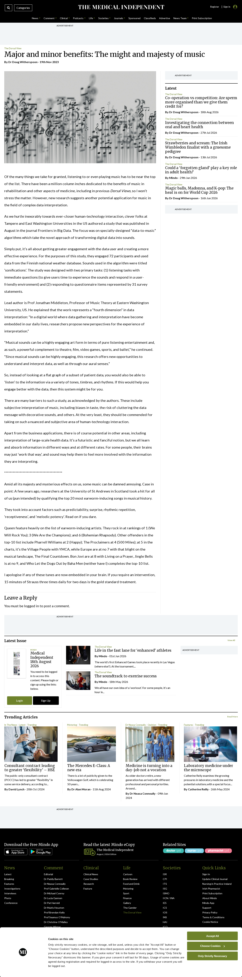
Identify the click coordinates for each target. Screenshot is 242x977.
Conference (11, 902)
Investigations (12, 888)
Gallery (127, 902)
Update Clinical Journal (214, 878)
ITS (165, 883)
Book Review (130, 878)
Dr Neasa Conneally (135, 724)
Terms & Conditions (213, 917)
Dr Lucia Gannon (53, 898)
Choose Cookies (210, 945)
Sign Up (45, 700)
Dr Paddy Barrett (53, 878)
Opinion (152, 724)
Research (88, 883)
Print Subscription (212, 893)
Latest (22, 724)
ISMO (166, 893)
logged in (31, 606)
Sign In (206, 874)
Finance (127, 898)
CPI (165, 878)
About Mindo (209, 898)
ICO (165, 926)
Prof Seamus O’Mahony (57, 917)
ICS (165, 907)
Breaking (9, 878)
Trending (31, 724)
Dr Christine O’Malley (56, 922)
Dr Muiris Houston (54, 907)
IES (165, 902)
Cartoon (127, 874)
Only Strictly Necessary (212, 955)
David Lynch (16, 789)
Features (188, 724)
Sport (126, 893)
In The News (10, 724)
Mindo (173, 177)
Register (214, 6)
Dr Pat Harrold (52, 902)
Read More (232, 716)
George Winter (52, 926)
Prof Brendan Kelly (54, 912)
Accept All (212, 935)
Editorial (48, 874)
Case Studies (90, 878)
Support (206, 907)
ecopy (33, 649)
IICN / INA (169, 898)
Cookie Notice (210, 921)
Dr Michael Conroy (54, 893)
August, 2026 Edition (106, 854)
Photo (7, 898)
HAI (165, 922)
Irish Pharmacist (211, 888)
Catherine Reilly (198, 789)
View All (231, 640)
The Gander (130, 907)
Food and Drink (131, 883)
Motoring (72, 724)
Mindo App (208, 902)
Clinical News (90, 874)
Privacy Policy (209, 912)
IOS (165, 912)
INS (165, 917)
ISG (165, 888)
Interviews (10, 893)
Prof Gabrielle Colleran (56, 888)
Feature (87, 888)
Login (19, 700)
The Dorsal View (12, 48)
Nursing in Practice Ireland (217, 883)
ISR (165, 874)
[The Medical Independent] (121, 7)
